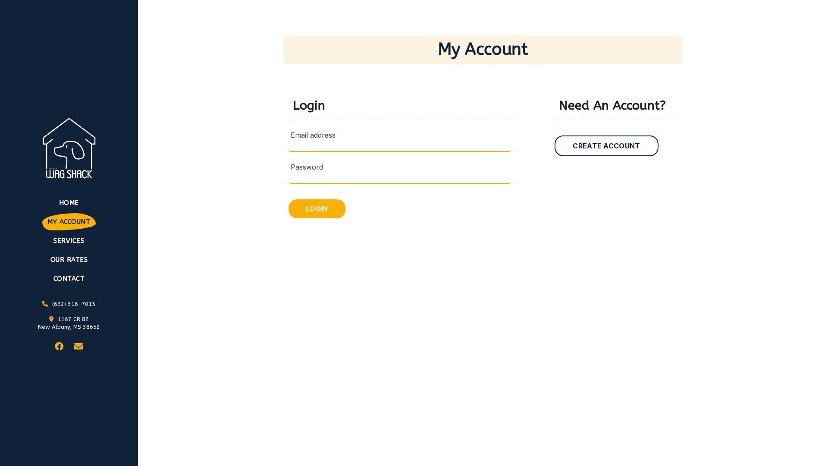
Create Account (606, 146)
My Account (68, 222)
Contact (69, 279)
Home (69, 203)
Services (68, 241)
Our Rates (69, 260)
